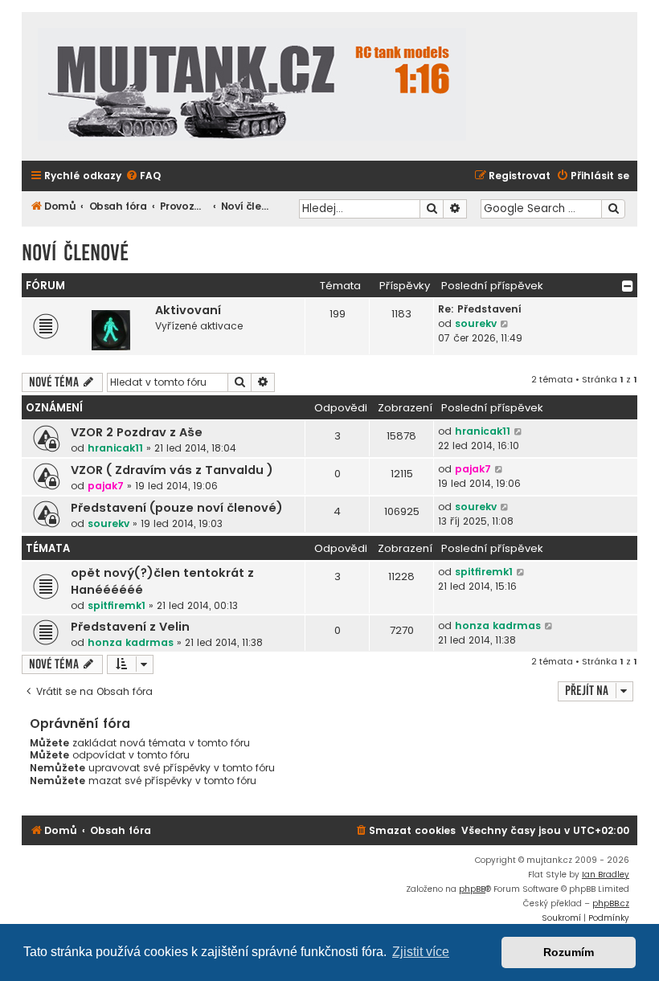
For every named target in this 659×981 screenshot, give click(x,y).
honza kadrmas (131, 642)
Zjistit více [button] (420, 952)
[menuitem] (143, 176)
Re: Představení (480, 309)
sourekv (476, 323)
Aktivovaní (188, 310)
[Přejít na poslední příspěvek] (519, 431)
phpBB (472, 889)
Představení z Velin (130, 627)
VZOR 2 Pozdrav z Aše (137, 432)
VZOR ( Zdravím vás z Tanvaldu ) (172, 470)
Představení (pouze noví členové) (177, 508)
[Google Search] (613, 209)
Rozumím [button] (568, 952)
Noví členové (75, 252)
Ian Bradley (605, 875)
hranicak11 (115, 448)
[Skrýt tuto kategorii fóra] (627, 286)
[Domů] (252, 86)
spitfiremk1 (116, 605)
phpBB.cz (610, 903)
